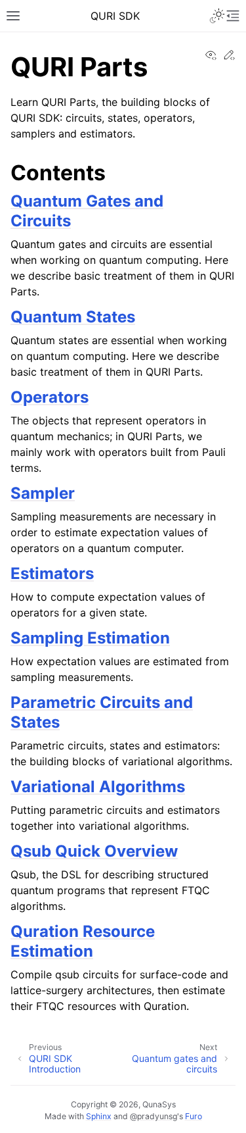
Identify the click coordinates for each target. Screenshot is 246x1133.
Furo (193, 1116)
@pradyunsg (153, 1116)
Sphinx (99, 1116)
